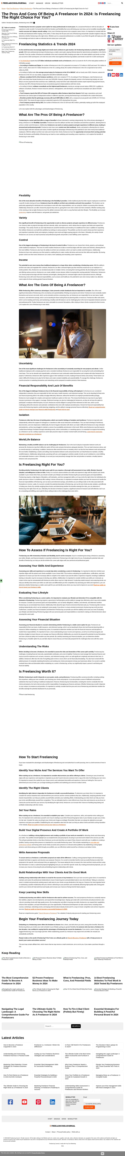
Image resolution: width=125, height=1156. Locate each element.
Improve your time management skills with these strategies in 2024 (108, 1086)
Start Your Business (13, 8)
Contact (47, 1132)
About (53, 1132)
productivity (22, 212)
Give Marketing (72, 1143)
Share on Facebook (109, 36)
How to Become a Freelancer (48, 913)
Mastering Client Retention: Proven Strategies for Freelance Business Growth (15, 1066)
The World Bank (25, 60)
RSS (62, 1146)
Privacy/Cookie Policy (38, 1153)
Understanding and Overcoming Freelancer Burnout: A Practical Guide (16, 1054)
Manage (39, 3)
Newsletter (57, 3)
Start (31, 3)
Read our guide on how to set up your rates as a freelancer (47, 824)
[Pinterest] (102, 3)
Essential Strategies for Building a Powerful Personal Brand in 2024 (106, 1012)
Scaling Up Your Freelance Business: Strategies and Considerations (46, 1054)
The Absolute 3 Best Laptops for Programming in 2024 (107, 1046)
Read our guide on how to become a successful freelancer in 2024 (46, 909)
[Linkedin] (104, 3)
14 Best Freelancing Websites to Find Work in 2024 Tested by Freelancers (108, 981)
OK (102, 1153)
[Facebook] (101, 3)
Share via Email (113, 41)
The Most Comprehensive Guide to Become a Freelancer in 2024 (15, 981)
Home (3, 8)
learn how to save (64, 409)
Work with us (76, 1132)
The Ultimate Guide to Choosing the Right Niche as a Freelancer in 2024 (46, 1012)
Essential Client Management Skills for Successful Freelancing (46, 1065)
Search (122, 3)
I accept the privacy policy (93, 1103)
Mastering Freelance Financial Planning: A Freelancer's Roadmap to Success (46, 1087)
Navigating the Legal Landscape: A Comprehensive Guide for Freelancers (107, 1055)
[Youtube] (99, 3)
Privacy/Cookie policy (63, 1132)
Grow (47, 3)
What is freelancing (26, 8)
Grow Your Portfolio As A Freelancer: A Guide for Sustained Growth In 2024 (77, 1077)
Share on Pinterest (109, 41)
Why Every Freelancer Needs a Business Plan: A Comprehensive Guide (76, 1066)
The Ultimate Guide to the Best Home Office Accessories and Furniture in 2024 (77, 1055)
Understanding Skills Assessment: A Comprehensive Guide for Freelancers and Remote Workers (77, 1087)
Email (110, 54)
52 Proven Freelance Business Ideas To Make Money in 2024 (44, 981)
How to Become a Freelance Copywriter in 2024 (13, 1046)
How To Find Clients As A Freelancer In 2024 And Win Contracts (15, 1076)
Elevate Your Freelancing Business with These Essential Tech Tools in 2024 (108, 1066)
